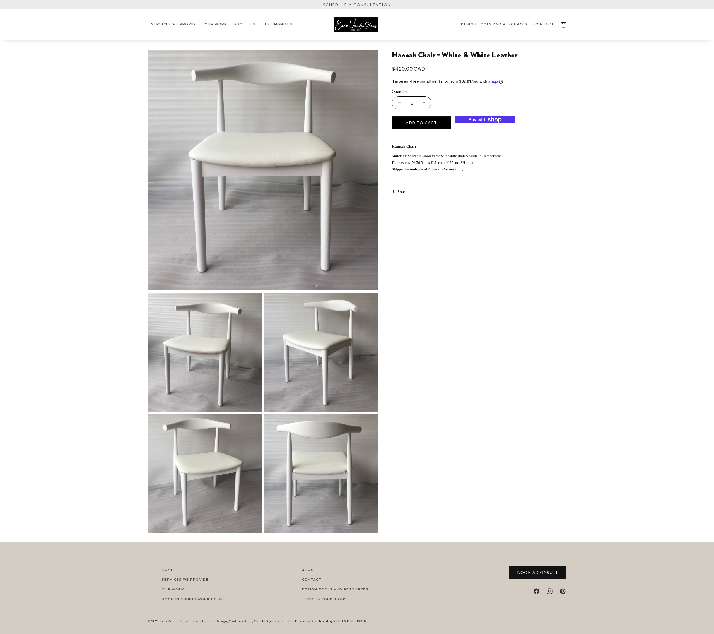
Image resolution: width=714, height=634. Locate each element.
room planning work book (192, 599)
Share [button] (402, 191)
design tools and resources (335, 589)
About (309, 570)
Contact (312, 580)
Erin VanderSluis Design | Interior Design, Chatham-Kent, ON (209, 621)
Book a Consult (537, 572)
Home (167, 570)
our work (173, 589)
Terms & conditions (324, 599)
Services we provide (185, 580)
